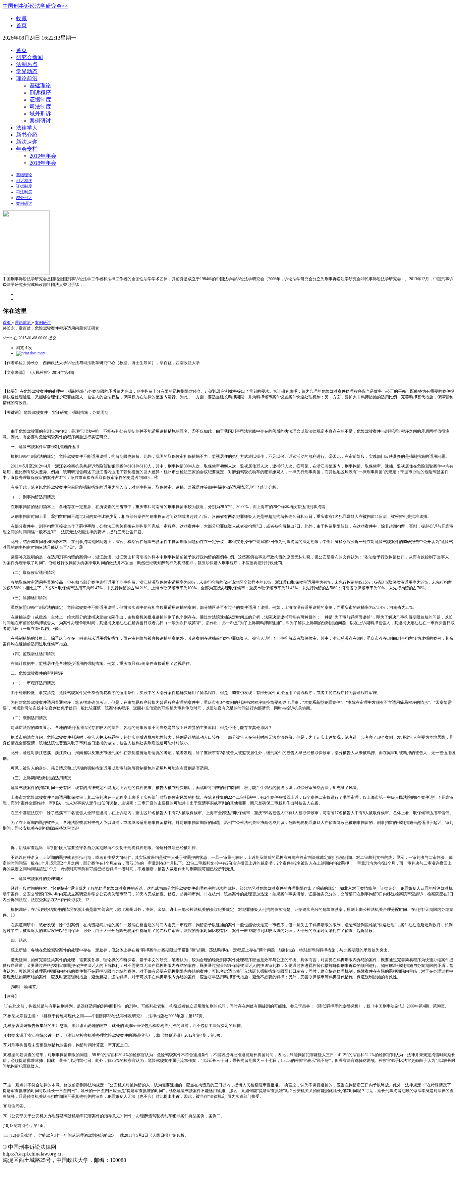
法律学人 (27, 128)
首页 (21, 25)
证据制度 (40, 99)
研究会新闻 (29, 57)
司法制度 (40, 106)
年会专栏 (27, 149)
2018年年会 (43, 163)
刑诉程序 (40, 92)
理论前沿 (27, 78)
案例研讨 (40, 121)
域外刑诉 (40, 113)
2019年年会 (43, 156)
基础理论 (40, 85)
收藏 (21, 18)
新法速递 (27, 142)
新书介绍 (27, 135)
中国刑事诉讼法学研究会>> (35, 6)
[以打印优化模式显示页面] (30, 353)
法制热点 (27, 64)
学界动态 (27, 71)
